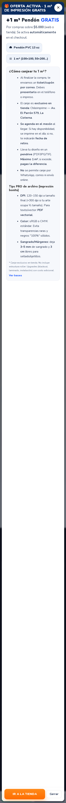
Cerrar (54, 794)
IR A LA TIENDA (25, 794)
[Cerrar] (58, 8)
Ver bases (15, 275)
